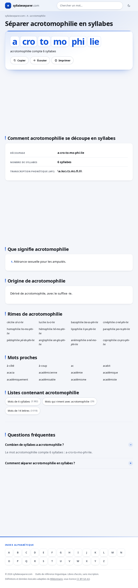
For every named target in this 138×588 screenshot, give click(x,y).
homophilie (20, 331)
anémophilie (84, 342)
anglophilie (52, 342)
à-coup (43, 365)
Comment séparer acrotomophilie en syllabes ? (40, 463)
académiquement (17, 379)
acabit (106, 365)
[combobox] (90, 5)
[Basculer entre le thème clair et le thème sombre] (129, 5)
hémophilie (52, 331)
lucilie (47, 322)
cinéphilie (115, 322)
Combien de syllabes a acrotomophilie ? (34, 445)
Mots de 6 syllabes (23, 401)
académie (77, 372)
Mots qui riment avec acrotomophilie (69, 401)
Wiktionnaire (56, 578)
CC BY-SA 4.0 (83, 578)
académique (110, 372)
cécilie (15, 322)
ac (72, 365)
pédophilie (20, 340)
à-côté (10, 365)
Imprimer (64, 60)
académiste (110, 379)
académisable (47, 379)
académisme (78, 379)
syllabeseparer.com (15, 15)
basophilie (84, 322)
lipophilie (83, 329)
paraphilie (116, 329)
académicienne (48, 372)
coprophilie (116, 342)
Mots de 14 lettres (23, 410)
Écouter (42, 60)
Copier (21, 60)
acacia (10, 372)
